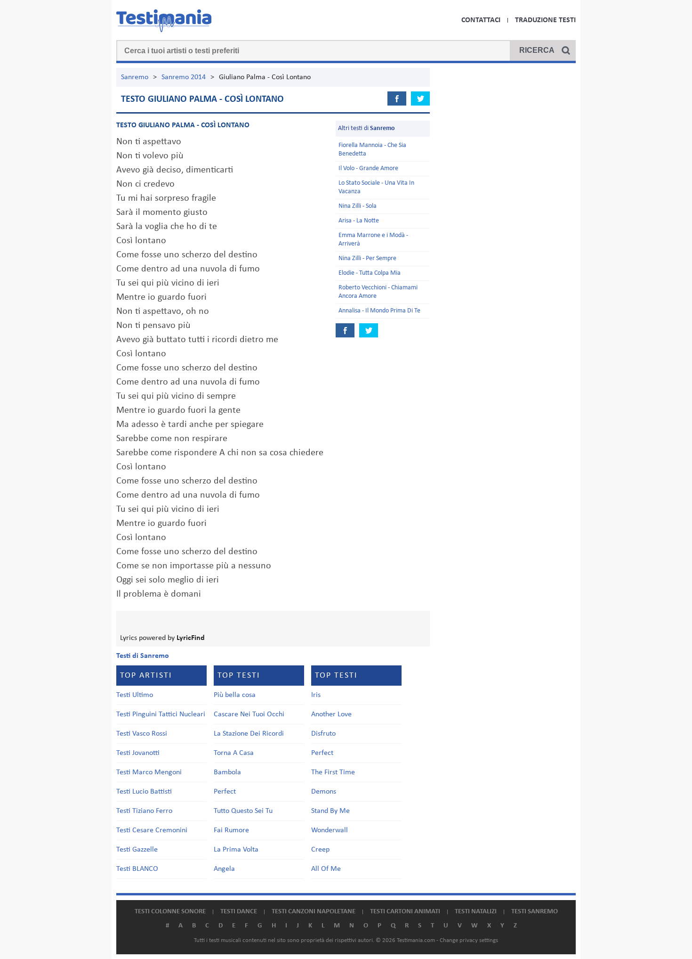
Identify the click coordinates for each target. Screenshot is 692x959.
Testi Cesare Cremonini (151, 830)
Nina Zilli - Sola (357, 206)
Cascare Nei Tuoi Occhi (249, 714)
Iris (316, 695)
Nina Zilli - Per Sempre (367, 258)
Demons (323, 791)
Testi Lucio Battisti (144, 791)
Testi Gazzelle (137, 849)
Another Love (331, 714)
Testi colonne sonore (170, 911)
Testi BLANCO (137, 869)
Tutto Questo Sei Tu (243, 811)
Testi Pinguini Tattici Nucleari (160, 714)
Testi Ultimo (134, 695)
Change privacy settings (469, 940)
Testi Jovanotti (138, 753)
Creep (320, 849)
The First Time (333, 772)
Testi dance (238, 911)
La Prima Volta (236, 849)
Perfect (225, 791)
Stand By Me (330, 811)
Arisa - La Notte (358, 220)
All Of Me (326, 869)
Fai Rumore (231, 830)
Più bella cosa (235, 695)
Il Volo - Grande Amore (368, 168)
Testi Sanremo (534, 911)
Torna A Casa (234, 753)
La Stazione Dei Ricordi (249, 734)
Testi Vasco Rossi (141, 734)
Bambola (227, 772)
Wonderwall (329, 830)
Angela (224, 869)
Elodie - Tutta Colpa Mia (369, 273)
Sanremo (134, 77)
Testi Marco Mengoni (149, 772)
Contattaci (480, 20)
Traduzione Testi (545, 20)
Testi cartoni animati (405, 911)
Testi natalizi (476, 911)
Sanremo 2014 (183, 77)
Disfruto (323, 734)
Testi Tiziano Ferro (144, 811)
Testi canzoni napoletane (313, 911)
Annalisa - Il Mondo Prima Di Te (379, 310)
